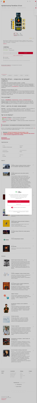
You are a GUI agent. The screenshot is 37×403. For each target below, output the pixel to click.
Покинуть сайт (18, 204)
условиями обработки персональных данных (19, 211)
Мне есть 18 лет (18, 201)
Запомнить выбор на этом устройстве (20, 207)
